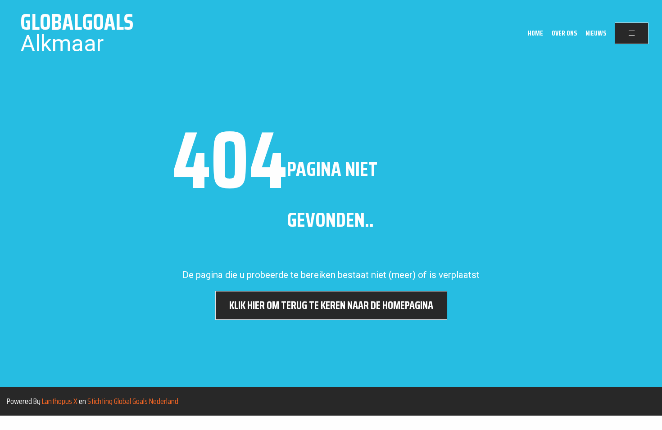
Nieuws (595, 33)
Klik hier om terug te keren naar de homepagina (331, 305)
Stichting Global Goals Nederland (132, 401)
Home (535, 33)
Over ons (564, 33)
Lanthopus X (59, 401)
